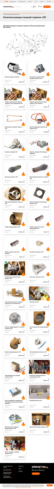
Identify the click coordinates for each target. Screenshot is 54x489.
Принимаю (50, 485)
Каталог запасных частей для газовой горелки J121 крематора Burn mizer (28, 13)
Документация (13, 1)
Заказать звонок (47, 6)
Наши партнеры (22, 1)
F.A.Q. (36, 1)
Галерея (30, 1)
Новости (42, 1)
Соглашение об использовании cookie (23, 487)
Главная (5, 13)
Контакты (49, 1)
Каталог (9, 13)
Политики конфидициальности (36, 486)
